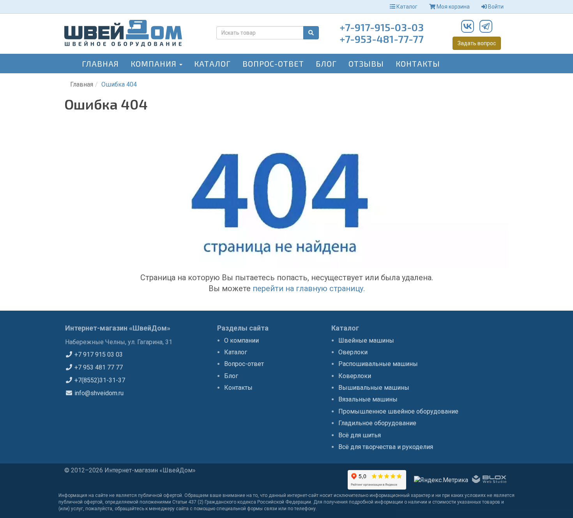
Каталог (406, 7)
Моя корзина (452, 7)
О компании (241, 340)
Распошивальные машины (378, 364)
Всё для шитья (359, 435)
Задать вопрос (477, 43)
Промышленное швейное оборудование (398, 411)
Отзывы (366, 63)
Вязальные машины (368, 399)
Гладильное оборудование (377, 423)
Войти (495, 7)
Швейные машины (366, 340)
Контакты (418, 63)
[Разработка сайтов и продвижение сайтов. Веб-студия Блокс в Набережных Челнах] (489, 480)
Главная (100, 63)
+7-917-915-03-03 (382, 27)
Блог (326, 63)
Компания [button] (155, 63)
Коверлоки (354, 376)
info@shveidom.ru (98, 393)
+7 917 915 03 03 (98, 354)
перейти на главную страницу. (309, 288)
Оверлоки (353, 352)
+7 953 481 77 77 (98, 367)
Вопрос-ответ (273, 63)
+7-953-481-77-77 (382, 39)
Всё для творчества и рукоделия (385, 447)
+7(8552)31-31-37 (99, 380)
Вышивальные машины (373, 387)
